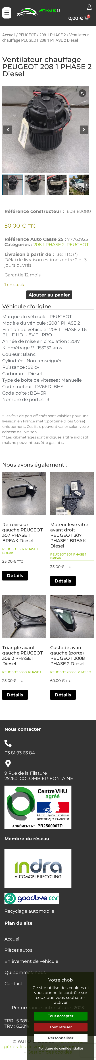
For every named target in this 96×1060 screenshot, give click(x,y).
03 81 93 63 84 (19, 752)
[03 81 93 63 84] (8, 743)
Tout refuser (61, 1027)
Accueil (8, 35)
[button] (86, 185)
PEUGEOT (27, 35)
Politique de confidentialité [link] (60, 1048)
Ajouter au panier (49, 295)
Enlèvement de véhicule (31, 961)
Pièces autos (18, 950)
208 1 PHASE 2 (52, 35)
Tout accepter (60, 1016)
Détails (15, 575)
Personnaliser (60, 1038)
